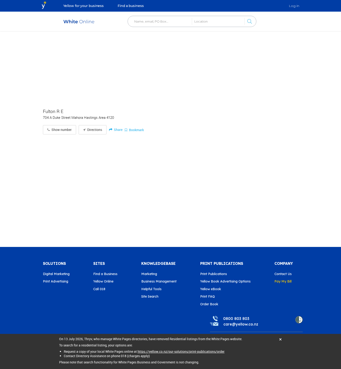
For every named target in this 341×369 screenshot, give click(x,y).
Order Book (209, 304)
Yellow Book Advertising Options (225, 281)
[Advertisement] (170, 67)
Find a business (131, 6)
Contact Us (283, 274)
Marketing (149, 274)
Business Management (159, 281)
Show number (61, 130)
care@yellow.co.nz (240, 324)
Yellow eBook (210, 289)
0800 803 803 (236, 318)
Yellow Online (103, 281)
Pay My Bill (283, 281)
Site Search (149, 296)
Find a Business (105, 274)
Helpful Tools (151, 289)
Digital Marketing (56, 274)
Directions (94, 130)
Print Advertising (55, 281)
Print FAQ (207, 296)
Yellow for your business (83, 6)
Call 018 (99, 289)
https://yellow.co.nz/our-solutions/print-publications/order (181, 351)
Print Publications (213, 274)
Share (117, 129)
